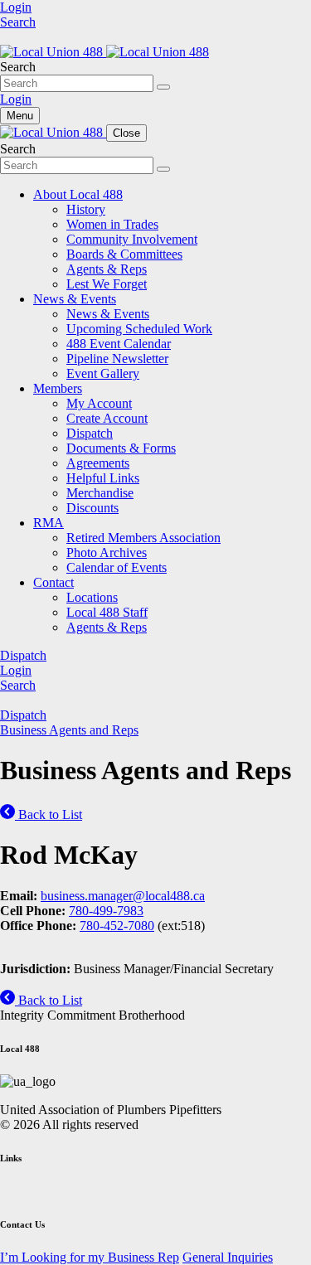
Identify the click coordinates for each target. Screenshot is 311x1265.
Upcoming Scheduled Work (139, 329)
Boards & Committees (124, 254)
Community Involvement (131, 239)
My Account (99, 403)
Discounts (92, 508)
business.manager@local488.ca (123, 896)
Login (16, 7)
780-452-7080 (117, 925)
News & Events (74, 299)
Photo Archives (106, 552)
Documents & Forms (121, 448)
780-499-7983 (106, 911)
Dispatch (89, 433)
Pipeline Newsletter (117, 358)
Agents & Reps (106, 269)
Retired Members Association (143, 538)
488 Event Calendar (118, 344)
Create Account (107, 418)
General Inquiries (227, 1257)
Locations (92, 597)
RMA (48, 523)
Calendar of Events (116, 567)
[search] (163, 87)
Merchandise (100, 493)
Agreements (97, 463)
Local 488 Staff (107, 612)
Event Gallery (102, 373)
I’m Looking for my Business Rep (89, 1257)
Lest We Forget (106, 284)
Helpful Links (102, 478)
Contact (53, 582)
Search (18, 22)
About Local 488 (78, 194)
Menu (20, 115)
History (85, 209)
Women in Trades (112, 224)
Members (57, 388)
